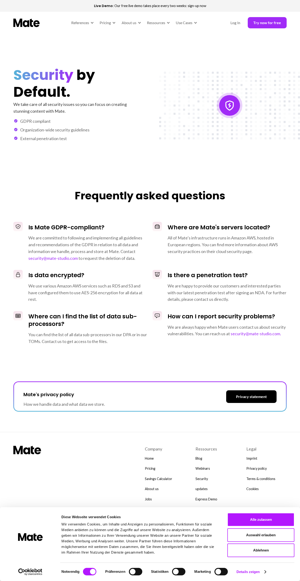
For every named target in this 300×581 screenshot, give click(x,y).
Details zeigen (248, 572)
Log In (235, 22)
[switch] (135, 571)
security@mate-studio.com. (256, 333)
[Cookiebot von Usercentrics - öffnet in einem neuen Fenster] (30, 571)
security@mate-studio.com (53, 258)
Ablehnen (261, 550)
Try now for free (267, 22)
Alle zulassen (261, 519)
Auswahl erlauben (261, 535)
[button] (81, 22)
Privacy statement (251, 396)
